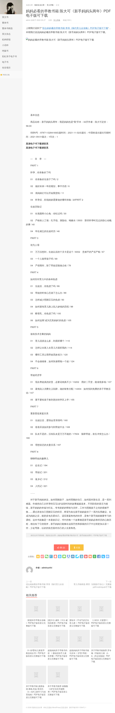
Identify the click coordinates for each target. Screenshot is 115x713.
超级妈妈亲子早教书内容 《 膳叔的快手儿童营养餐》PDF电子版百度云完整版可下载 (57, 654)
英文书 (5, 16)
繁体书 (5, 22)
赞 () (62, 547)
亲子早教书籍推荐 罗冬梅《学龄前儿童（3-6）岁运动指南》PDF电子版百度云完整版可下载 (101, 656)
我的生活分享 (11, 7)
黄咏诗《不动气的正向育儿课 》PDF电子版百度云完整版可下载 (79, 623)
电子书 (5, 61)
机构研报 (6, 39)
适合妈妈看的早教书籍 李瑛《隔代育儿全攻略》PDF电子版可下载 (75, 28)
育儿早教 (50, 5)
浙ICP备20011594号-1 (77, 707)
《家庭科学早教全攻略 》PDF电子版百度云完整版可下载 (36, 623)
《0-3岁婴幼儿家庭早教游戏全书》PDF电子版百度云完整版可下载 (36, 653)
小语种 (5, 45)
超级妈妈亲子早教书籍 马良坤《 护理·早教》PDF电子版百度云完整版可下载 (79, 654)
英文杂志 (6, 33)
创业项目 (6, 67)
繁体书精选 (7, 28)
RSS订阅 (6, 74)
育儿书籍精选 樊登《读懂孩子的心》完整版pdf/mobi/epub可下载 (92, 585)
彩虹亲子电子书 (9, 56)
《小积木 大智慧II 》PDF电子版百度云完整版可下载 (101, 623)
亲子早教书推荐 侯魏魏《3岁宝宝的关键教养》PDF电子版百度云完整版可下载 (58, 690)
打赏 (78, 547)
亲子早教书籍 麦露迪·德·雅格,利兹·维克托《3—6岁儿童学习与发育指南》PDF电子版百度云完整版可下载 (36, 692)
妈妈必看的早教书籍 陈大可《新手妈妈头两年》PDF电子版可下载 (68, 13)
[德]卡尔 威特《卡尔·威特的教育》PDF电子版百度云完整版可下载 (58, 623)
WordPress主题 (58, 707)
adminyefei (47, 567)
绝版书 (5, 50)
